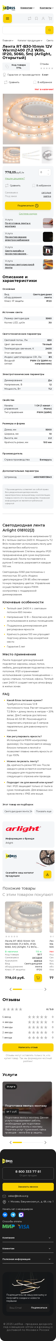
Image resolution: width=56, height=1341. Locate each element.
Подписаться (26, 205)
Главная (6, 40)
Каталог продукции (29, 40)
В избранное (44, 82)
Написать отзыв (28, 1047)
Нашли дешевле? (15, 178)
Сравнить (14, 82)
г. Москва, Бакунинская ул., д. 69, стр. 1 (31, 1201)
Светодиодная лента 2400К (21, 811)
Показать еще (43, 811)
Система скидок (28, 213)
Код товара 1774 (19, 66)
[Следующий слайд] (46, 120)
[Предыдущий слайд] (9, 120)
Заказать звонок (28, 1186)
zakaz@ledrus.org (18, 1196)
